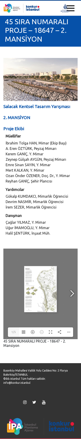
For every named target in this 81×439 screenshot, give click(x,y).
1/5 (13, 332)
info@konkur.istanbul (16, 382)
